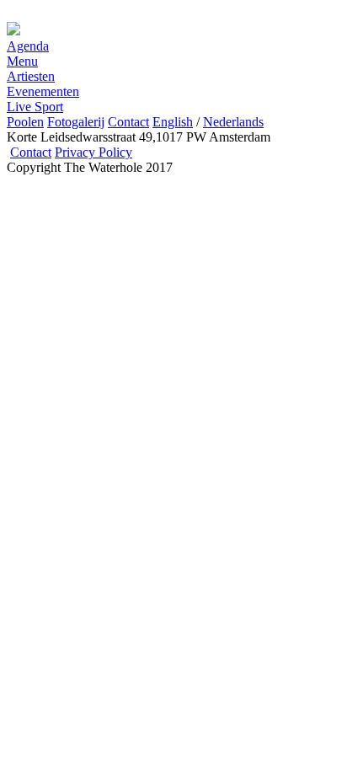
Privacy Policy (93, 152)
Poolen (25, 122)
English (172, 122)
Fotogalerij (75, 122)
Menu (22, 61)
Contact (128, 122)
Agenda (28, 46)
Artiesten (31, 76)
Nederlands (233, 122)
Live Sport (35, 106)
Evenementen (43, 91)
